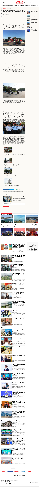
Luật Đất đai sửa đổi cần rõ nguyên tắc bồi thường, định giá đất (18, 402)
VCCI (6, 5)
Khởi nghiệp (16, 5)
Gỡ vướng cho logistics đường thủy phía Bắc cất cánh (34, 27)
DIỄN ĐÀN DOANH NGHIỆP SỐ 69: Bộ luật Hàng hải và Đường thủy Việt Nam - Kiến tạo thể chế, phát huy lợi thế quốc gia (18, 246)
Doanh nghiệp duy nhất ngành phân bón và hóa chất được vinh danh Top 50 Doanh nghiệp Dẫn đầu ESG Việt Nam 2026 (18, 440)
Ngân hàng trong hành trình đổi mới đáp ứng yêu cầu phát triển (18, 421)
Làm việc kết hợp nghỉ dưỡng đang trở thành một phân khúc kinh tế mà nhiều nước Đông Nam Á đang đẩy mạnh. (18, 305)
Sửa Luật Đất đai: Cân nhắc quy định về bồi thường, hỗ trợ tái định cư (18, 274)
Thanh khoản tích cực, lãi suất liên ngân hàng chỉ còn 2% (18, 284)
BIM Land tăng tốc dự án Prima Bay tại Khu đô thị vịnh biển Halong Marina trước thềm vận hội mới (18, 459)
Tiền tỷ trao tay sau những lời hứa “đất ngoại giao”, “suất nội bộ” (18, 330)
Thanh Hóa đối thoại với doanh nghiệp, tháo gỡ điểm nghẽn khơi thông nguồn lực (18, 392)
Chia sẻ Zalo (11, 189)
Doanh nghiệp (8, 5)
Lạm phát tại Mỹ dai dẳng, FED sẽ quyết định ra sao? (18, 356)
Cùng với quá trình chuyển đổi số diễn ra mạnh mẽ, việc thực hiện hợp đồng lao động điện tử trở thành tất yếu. (18, 350)
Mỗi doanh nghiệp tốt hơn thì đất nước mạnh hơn (18, 365)
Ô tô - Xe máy (36, 5)
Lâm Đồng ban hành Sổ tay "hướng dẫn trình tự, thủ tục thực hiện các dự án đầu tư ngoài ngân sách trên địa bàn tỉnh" (19, 238)
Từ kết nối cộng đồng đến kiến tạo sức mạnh (18, 374)
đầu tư (11, 191)
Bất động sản (18, 5)
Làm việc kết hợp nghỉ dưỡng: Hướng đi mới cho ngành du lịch (18, 302)
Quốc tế (21, 5)
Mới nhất (6, 2)
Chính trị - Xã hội (4, 5)
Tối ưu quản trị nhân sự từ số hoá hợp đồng (18, 347)
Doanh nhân (11, 5)
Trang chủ (4, 8)
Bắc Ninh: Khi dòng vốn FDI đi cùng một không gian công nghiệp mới (6, 238)
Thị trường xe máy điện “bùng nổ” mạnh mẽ (18, 311)
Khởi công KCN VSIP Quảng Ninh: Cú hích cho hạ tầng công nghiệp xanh (18, 449)
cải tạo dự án (14, 191)
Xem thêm (13, 467)
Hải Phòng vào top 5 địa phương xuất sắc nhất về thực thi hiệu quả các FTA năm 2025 (34, 30)
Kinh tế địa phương (31, 5)
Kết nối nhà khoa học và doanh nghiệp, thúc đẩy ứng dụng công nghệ (34, 19)
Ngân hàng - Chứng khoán (24, 5)
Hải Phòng (6, 191)
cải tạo (8, 191)
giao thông (22, 191)
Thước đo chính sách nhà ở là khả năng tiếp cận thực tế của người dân (18, 256)
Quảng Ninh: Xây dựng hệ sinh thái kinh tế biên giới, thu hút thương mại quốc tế (6, 225)
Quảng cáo (33, 2)
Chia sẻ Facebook (6, 189)
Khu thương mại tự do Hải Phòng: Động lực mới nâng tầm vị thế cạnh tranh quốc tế (34, 23)
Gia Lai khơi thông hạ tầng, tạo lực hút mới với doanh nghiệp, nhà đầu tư (31, 225)
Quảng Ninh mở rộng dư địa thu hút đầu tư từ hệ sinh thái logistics (19, 225)
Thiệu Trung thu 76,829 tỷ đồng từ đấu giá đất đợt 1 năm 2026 (31, 237)
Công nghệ (34, 5)
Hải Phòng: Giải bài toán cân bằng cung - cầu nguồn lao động (34, 12)
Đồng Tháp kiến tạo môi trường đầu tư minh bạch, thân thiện (18, 338)
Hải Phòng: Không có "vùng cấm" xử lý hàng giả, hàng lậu (19, 197)
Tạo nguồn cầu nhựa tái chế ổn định (18, 383)
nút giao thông (18, 191)
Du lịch (28, 5)
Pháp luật (13, 5)
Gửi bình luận (6, 206)
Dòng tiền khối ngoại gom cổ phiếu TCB (18, 319)
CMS (32, 486)
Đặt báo (29, 2)
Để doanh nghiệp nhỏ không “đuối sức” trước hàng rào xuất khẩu (18, 265)
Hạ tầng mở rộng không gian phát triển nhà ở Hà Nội (18, 293)
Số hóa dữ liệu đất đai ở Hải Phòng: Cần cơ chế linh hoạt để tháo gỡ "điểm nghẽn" (34, 16)
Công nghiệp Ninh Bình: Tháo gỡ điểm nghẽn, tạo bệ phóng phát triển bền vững (18, 412)
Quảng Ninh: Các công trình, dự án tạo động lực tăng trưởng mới (18, 430)
